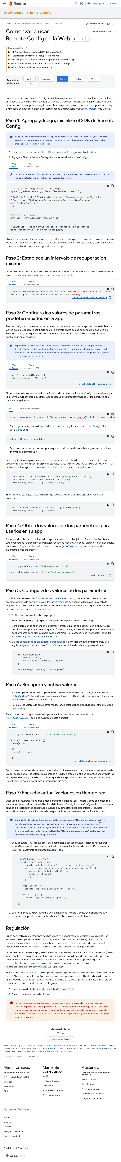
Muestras (8, 1081)
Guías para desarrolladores (16, 1072)
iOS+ (29, 79)
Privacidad (23, 1148)
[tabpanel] (60, 203)
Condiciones (9, 1148)
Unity (94, 79)
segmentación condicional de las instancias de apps (58, 140)
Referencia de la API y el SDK (17, 1077)
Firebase (10, 23)
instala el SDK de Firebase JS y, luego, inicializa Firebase (67, 152)
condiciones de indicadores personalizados (43, 641)
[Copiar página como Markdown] (83, 38)
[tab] (14, 165)
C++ (31, 84)
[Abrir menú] (5, 3)
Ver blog (46, 1076)
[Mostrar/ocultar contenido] (26, 48)
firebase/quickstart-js (87, 108)
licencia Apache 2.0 (49, 1048)
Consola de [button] (29, 408)
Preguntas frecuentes (92, 1098)
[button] (14, 165)
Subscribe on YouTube (53, 1090)
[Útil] (108, 24)
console (24, 615)
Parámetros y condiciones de (36, 636)
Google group (88, 1084)
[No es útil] (113, 24)
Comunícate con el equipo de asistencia (95, 1073)
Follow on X (48, 1085)
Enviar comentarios (101, 31)
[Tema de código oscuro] (108, 185)
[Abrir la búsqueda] (76, 3)
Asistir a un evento (51, 1095)
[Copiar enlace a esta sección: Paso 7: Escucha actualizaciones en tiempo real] (109, 793)
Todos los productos (13, 1136)
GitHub (7, 1091)
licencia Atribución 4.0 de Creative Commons (94, 1045)
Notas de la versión (90, 1089)
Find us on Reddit (51, 1081)
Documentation (14, 13)
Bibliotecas (9, 1086)
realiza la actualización (25, 178)
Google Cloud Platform (14, 1131)
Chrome (7, 1122)
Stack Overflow (89, 1079)
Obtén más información (26, 174)
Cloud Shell (22, 429)
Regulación (39, 275)
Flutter (78, 79)
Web (62, 79)
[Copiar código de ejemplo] (112, 185)
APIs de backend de (55, 598)
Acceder (113, 3)
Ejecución (57, 23)
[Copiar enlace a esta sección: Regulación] (33, 928)
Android (46, 79)
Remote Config (40, 13)
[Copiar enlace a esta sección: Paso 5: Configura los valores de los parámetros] (110, 591)
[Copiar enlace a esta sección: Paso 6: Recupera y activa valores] (80, 685)
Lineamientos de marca (93, 1093)
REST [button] (11, 408)
